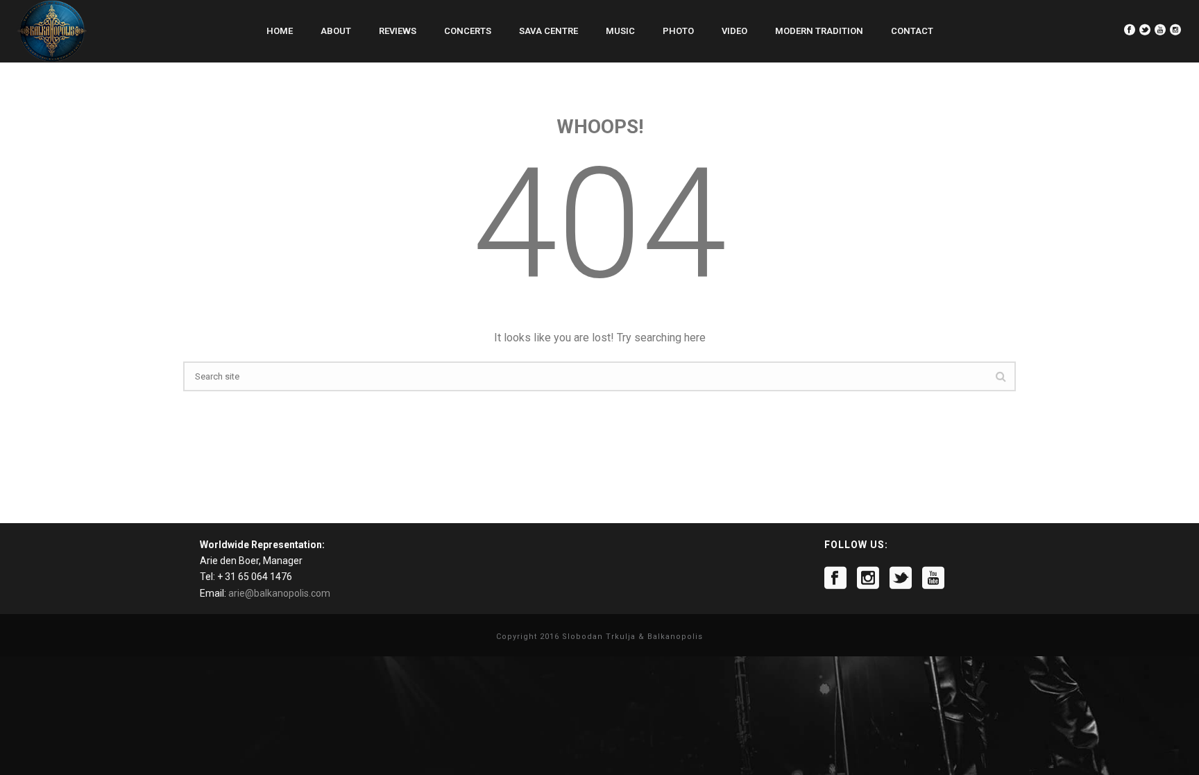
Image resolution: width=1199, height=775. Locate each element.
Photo (678, 31)
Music (620, 31)
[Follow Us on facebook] (835, 578)
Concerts (467, 31)
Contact (912, 31)
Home (279, 31)
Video (734, 31)
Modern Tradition (819, 31)
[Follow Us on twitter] (901, 578)
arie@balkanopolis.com (279, 593)
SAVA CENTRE (548, 31)
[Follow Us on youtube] (933, 578)
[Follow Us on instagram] (868, 578)
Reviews (397, 31)
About (336, 31)
